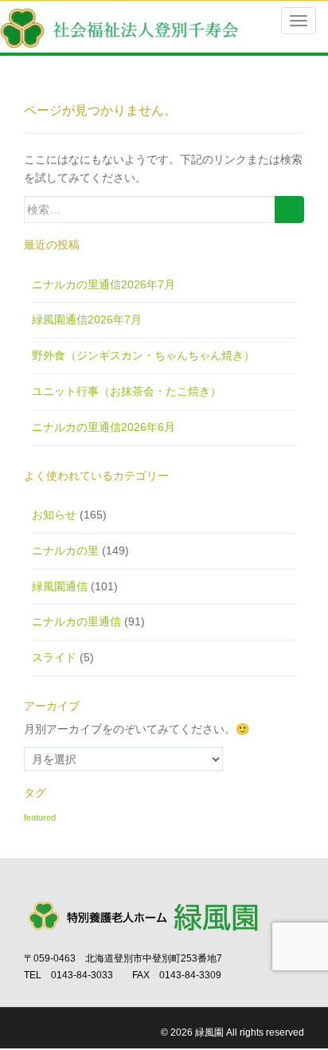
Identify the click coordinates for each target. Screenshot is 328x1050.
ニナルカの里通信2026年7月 (103, 284)
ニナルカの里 (65, 550)
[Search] (289, 209)
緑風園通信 (60, 586)
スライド (54, 657)
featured (40, 817)
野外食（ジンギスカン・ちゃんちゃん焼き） (143, 355)
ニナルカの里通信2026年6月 (103, 427)
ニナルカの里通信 (76, 621)
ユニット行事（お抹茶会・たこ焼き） (126, 391)
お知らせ (54, 514)
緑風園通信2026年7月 (87, 319)
